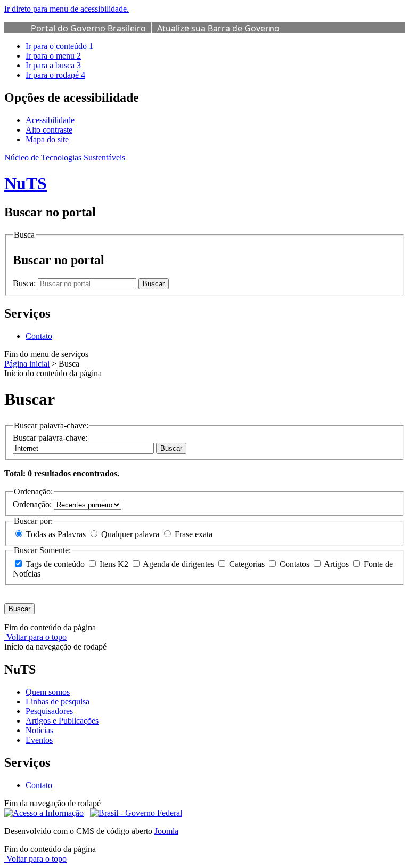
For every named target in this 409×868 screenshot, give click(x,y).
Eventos (39, 739)
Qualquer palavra (130, 534)
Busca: (25, 283)
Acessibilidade (50, 120)
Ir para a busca (53, 65)
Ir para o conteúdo (59, 46)
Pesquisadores (49, 711)
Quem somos (48, 691)
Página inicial (27, 363)
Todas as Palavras (56, 534)
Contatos (294, 564)
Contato (39, 335)
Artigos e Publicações (62, 720)
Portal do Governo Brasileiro (88, 28)
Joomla (166, 830)
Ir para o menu (53, 55)
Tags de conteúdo (55, 564)
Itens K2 (113, 564)
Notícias (39, 730)
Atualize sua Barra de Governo (218, 28)
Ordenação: (33, 504)
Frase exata (192, 534)
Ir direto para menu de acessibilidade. (66, 8)
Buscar (171, 448)
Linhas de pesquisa (57, 701)
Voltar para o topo (35, 637)
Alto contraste (49, 129)
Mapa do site (47, 139)
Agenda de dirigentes (178, 564)
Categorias (247, 564)
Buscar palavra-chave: (50, 437)
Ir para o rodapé (55, 74)
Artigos (336, 564)
